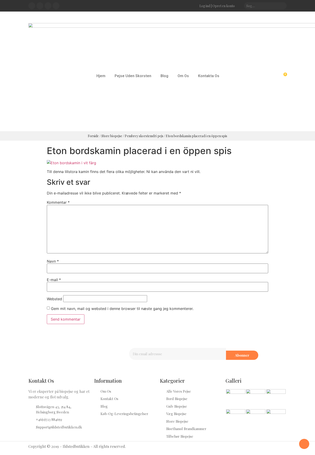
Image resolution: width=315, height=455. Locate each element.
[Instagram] (56, 5)
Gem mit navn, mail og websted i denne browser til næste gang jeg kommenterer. (122, 308)
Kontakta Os (208, 76)
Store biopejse (111, 136)
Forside (93, 136)
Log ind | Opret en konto (217, 6)
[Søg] (282, 5)
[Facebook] (31, 5)
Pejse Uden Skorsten (133, 76)
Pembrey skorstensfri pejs (144, 136)
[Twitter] (39, 5)
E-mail (54, 280)
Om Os (183, 76)
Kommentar (58, 202)
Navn (53, 261)
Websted (54, 299)
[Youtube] (48, 5)
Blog (164, 76)
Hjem (100, 76)
